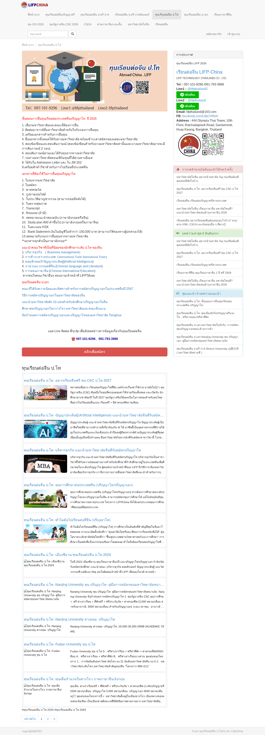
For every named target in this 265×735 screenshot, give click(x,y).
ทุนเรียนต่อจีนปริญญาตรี (60, 14)
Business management (63, 252)
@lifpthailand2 (198, 89)
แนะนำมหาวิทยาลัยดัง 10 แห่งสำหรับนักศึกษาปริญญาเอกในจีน (64, 302)
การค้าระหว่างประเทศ (40, 257)
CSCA (87, 24)
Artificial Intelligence (79, 261)
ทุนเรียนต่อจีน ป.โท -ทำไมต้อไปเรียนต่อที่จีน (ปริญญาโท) (67, 520)
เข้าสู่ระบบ (233, 34)
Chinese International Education (72, 271)
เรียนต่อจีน (161, 24)
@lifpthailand (197, 100)
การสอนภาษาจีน (36, 271)
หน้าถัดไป (30, 718)
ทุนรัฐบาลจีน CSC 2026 (63, 24)
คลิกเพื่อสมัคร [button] (94, 352)
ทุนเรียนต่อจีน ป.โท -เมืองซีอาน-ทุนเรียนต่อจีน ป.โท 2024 (67, 554)
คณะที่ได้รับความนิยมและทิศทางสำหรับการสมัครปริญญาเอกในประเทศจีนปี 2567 (78, 288)
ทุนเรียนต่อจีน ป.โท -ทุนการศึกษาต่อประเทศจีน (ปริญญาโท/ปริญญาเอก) (78, 485)
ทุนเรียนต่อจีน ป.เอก (196, 14)
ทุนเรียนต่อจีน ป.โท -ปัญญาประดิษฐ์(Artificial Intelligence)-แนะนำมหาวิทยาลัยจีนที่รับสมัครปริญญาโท (94, 415)
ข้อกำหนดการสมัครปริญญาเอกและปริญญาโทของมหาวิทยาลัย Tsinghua (71, 315)
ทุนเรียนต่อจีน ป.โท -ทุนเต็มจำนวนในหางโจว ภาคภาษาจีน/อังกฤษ (74, 679)
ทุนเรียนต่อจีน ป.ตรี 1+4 (95, 14)
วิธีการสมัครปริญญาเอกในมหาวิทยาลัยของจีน (53, 295)
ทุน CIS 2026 (36, 24)
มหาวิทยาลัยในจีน (138, 24)
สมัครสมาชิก (214, 34)
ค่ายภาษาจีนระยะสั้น (109, 24)
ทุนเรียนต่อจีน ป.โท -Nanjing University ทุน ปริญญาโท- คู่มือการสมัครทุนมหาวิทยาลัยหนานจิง (94, 584)
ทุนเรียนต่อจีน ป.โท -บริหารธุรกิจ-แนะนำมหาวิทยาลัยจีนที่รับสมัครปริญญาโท (82, 450)
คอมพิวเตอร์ (33, 261)
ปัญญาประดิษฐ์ (53, 261)
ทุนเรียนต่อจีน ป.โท (166, 14)
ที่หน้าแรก (34, 14)
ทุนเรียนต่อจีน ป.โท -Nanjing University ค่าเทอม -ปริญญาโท (69, 619)
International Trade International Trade (82, 257)
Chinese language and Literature (79, 266)
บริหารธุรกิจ (33, 252)
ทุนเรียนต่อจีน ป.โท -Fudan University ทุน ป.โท (59, 644)
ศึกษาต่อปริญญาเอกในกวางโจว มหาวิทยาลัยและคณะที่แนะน (64, 308)
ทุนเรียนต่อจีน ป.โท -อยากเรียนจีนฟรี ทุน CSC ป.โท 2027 (67, 380)
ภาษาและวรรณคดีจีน (40, 266)
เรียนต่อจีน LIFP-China (199, 71)
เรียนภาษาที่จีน (223, 14)
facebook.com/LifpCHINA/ (200, 116)
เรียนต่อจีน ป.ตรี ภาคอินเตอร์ (132, 14)
